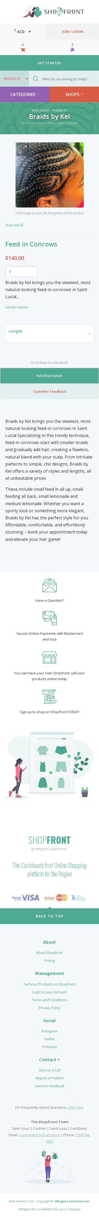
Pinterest (49, 1046)
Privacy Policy (49, 1007)
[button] (49, 334)
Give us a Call (49, 1070)
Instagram (49, 1031)
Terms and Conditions (49, 999)
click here (75, 1107)
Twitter (49, 1039)
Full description (16, 307)
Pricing (49, 960)
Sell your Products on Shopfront (49, 984)
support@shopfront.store (40, 1135)
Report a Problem (50, 1078)
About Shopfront (49, 952)
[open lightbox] (49, 175)
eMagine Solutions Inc (71, 1201)
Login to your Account (49, 992)
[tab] (49, 376)
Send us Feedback (49, 1085)
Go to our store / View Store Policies (49, 123)
